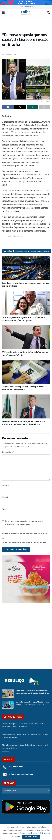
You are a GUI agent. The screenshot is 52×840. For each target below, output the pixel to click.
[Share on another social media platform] (44, 107)
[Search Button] (48, 13)
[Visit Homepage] (26, 12)
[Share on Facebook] (8, 107)
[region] (26, 2)
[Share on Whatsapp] (32, 107)
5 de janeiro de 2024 (9, 55)
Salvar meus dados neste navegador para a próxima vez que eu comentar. (24, 522)
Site (3, 509)
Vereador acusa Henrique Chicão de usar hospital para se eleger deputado (32, 703)
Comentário (8, 452)
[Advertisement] (26, 634)
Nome (5, 485)
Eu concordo (31, 837)
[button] (26, 579)
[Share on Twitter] (20, 107)
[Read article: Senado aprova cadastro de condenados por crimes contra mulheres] (26, 268)
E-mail (5, 497)
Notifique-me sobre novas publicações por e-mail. (24, 542)
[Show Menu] (3, 13)
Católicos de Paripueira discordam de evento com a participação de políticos (32, 692)
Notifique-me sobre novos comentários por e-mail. (24, 534)
